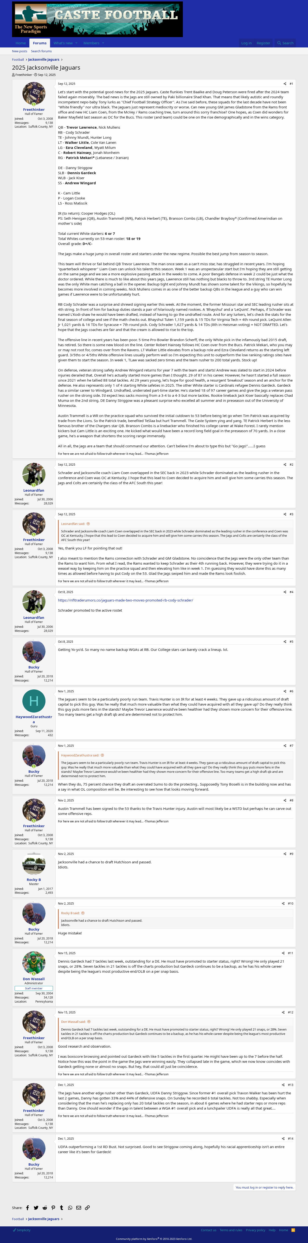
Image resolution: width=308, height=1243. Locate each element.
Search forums (41, 51)
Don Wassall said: (73, 1021)
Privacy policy (255, 1230)
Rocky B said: (70, 913)
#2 (291, 465)
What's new (63, 42)
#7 (291, 746)
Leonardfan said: (73, 524)
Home (21, 42)
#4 (291, 592)
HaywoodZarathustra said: (80, 755)
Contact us (208, 1230)
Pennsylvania (44, 1001)
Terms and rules (231, 1230)
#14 (290, 1139)
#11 (290, 953)
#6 (291, 691)
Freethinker (23, 75)
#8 (291, 800)
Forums (39, 42)
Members (91, 42)
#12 (290, 1012)
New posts (19, 51)
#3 (291, 514)
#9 (291, 854)
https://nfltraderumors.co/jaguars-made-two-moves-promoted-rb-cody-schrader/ (125, 600)
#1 (291, 84)
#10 (290, 903)
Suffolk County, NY (40, 127)
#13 (290, 1085)
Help (272, 1230)
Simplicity (23, 1230)
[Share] (285, 84)
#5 (291, 642)
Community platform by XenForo (154, 1239)
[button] (76, 43)
